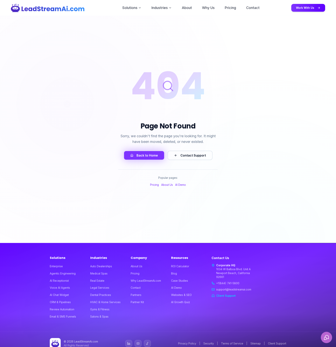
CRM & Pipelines (60, 302)
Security (208, 343)
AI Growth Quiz (180, 302)
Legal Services (99, 287)
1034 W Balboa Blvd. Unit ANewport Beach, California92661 (233, 273)
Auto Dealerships (101, 266)
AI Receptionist (59, 280)
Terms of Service (232, 343)
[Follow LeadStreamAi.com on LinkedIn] (128, 343)
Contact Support (193, 155)
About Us (167, 184)
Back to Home (147, 155)
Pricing (230, 8)
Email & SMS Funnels (63, 316)
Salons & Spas (99, 316)
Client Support (226, 295)
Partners (136, 295)
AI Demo (180, 184)
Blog (174, 273)
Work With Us (305, 7)
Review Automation (62, 309)
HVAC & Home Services (105, 302)
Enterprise (56, 266)
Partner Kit (137, 302)
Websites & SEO (181, 295)
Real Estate (97, 280)
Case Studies (179, 280)
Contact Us (220, 258)
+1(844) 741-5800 (227, 283)
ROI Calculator (180, 266)
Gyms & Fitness (99, 309)
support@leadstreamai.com (233, 289)
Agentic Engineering (63, 273)
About (187, 8)
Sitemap (255, 343)
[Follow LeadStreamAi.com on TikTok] (147, 343)
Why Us (208, 8)
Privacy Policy (187, 343)
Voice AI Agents (60, 287)
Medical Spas (99, 273)
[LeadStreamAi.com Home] (47, 8)
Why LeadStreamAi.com (146, 280)
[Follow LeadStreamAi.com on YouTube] (138, 343)
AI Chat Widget (59, 295)
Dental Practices (100, 295)
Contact (253, 8)
